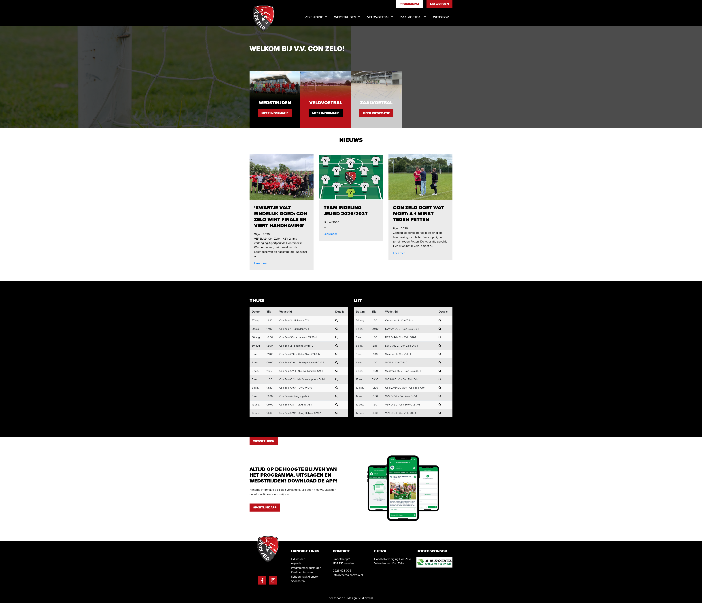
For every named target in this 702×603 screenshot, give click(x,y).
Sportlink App (265, 507)
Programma (409, 4)
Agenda (296, 563)
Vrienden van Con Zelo (389, 563)
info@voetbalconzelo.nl (348, 575)
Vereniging (314, 17)
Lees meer (260, 263)
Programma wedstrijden (306, 568)
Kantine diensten (302, 572)
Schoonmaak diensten (305, 576)
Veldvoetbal (378, 17)
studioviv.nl (365, 598)
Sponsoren (298, 581)
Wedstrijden (345, 17)
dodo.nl (341, 598)
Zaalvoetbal (411, 17)
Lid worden (439, 4)
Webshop (441, 17)
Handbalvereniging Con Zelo (392, 559)
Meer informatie (274, 113)
